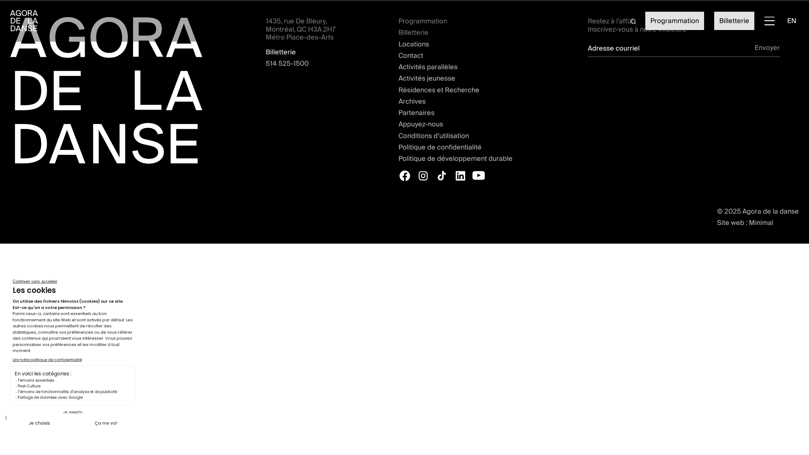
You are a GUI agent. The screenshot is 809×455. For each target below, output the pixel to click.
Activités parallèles (428, 67)
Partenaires (416, 113)
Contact (410, 56)
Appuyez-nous (420, 124)
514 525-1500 (287, 63)
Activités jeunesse (426, 78)
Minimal (761, 222)
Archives (412, 101)
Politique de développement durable (455, 159)
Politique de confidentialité (440, 147)
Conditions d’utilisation (433, 136)
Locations (413, 44)
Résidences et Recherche (438, 90)
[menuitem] (791, 21)
